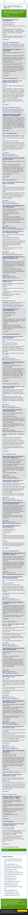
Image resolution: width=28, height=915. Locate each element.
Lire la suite (5, 39)
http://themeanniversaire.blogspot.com (14, 254)
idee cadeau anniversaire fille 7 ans (13, 874)
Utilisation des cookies (19, 901)
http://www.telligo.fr (10, 821)
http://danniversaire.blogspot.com (12, 359)
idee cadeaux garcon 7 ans (18, 110)
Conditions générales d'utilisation (11, 900)
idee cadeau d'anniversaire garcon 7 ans (17, 302)
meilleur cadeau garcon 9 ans (12, 895)
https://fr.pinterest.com (10, 300)
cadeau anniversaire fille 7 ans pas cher (13, 887)
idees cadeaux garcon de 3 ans (12, 881)
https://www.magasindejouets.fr (12, 42)
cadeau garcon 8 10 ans (10, 878)
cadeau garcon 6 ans (17, 45)
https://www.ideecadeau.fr (11, 133)
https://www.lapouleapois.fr (12, 78)
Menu (25, 1)
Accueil (3, 900)
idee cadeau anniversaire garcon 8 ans (13, 861)
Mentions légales (10, 900)
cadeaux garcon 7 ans (18, 46)
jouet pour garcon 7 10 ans (11, 871)
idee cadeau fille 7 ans (6, 111)
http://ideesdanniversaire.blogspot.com (14, 228)
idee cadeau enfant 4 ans (10, 890)
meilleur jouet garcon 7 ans (11, 891)
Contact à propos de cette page (10, 902)
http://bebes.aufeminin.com (12, 673)
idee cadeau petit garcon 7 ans (15, 44)
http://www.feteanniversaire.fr (11, 846)
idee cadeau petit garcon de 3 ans (13, 859)
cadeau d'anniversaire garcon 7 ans (10, 303)
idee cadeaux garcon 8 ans (11, 885)
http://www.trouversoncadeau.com (13, 107)
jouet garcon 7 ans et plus (11, 883)
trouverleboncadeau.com (11, 179)
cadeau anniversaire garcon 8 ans (13, 866)
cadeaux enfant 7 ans (17, 111)
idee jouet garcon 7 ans (10, 869)
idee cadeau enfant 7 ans (15, 109)
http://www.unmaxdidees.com (12, 203)
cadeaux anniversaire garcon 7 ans (15, 306)
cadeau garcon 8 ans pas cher (12, 893)
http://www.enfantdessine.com (12, 155)
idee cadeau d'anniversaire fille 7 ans (13, 872)
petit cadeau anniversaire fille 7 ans (13, 867)
